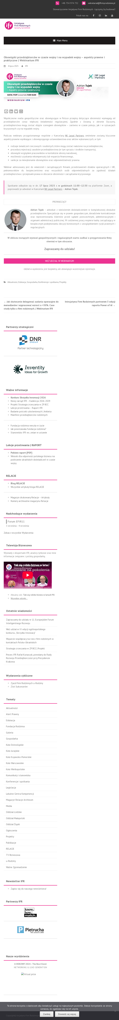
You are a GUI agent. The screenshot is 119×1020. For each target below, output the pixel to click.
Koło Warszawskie (15, 763)
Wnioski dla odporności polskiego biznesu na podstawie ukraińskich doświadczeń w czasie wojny (33, 460)
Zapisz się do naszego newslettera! (28, 888)
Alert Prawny (12, 714)
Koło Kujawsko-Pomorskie (18, 757)
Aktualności (12, 282)
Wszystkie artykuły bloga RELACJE (27, 486)
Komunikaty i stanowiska (18, 775)
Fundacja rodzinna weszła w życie (27, 425)
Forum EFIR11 (16, 521)
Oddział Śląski (13, 824)
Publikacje (11, 842)
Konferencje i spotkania (48, 282)
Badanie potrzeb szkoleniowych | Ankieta (31, 411)
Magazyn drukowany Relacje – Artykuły (30, 497)
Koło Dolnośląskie (15, 744)
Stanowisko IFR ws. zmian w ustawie (29, 432)
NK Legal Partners (74, 135)
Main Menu (62, 40)
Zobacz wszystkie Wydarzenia (18, 532)
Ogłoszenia (11, 830)
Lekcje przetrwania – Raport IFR (27, 407)
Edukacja (22, 282)
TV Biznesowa (13, 854)
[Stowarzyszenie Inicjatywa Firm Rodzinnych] (17, 25)
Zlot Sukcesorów (19, 686)
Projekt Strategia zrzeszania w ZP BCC (29, 404)
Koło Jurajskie (12, 750)
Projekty (62, 282)
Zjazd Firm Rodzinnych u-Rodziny (27, 683)
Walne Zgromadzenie (16, 867)
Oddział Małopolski (15, 818)
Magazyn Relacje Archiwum (19, 799)
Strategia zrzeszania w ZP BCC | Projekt (25, 648)
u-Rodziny (11, 861)
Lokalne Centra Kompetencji (20, 793)
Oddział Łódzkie (14, 812)
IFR (26, 66)
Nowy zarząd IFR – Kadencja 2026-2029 (30, 400)
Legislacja (11, 787)
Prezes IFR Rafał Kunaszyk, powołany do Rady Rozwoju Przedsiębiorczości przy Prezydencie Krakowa (28, 658)
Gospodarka (32, 282)
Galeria (9, 732)
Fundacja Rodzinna (15, 726)
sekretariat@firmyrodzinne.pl (101, 3)
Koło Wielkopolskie (15, 769)
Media (9, 806)
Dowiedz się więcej (67, 1014)
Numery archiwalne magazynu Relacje (29, 501)
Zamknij (46, 1014)
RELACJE (10, 848)
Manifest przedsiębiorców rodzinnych (29, 414)
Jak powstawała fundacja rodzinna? (28, 429)
